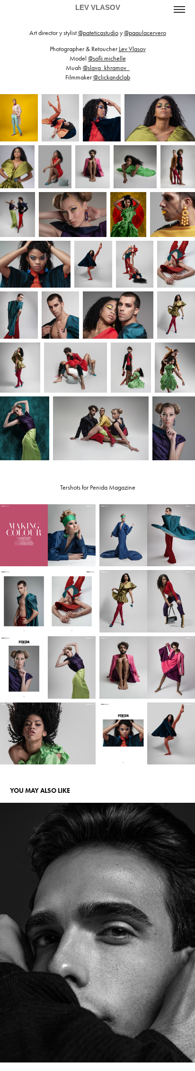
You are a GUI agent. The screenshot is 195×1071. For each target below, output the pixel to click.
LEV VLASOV (97, 7)
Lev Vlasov (132, 49)
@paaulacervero (145, 33)
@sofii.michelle (107, 58)
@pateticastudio (98, 33)
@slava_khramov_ (106, 68)
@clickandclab (111, 77)
